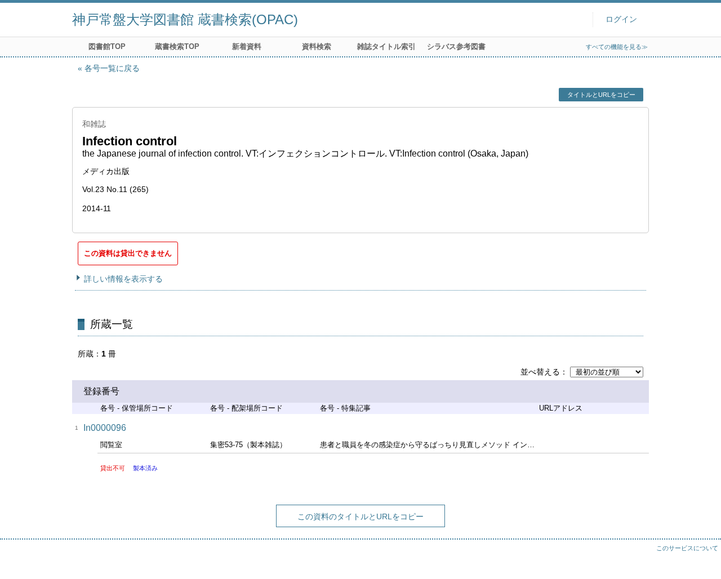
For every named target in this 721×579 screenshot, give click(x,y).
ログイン (621, 19)
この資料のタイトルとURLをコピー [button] (360, 516)
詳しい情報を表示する (123, 278)
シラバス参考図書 (456, 46)
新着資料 (246, 46)
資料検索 (316, 46)
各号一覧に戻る (112, 68)
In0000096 (104, 428)
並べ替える (540, 371)
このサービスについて (687, 548)
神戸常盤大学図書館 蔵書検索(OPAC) (185, 19)
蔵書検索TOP (177, 46)
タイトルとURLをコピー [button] (601, 94)
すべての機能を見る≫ (617, 46)
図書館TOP (107, 46)
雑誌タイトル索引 (386, 46)
